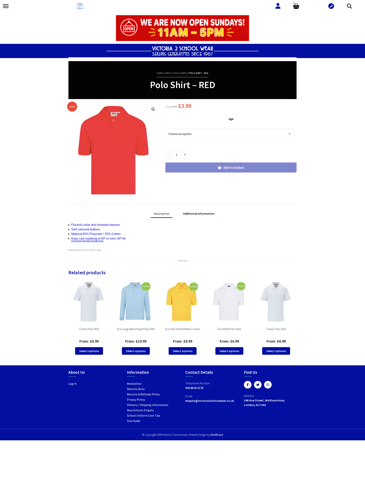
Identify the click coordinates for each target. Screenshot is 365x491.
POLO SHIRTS (180, 73)
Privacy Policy (136, 399)
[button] (153, 109)
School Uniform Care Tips (143, 415)
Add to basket (233, 167)
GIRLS (168, 73)
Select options (89, 351)
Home (160, 73)
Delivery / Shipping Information (147, 405)
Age (231, 119)
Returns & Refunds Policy (143, 394)
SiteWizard (216, 435)
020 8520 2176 (194, 388)
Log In (72, 383)
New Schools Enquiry (140, 410)
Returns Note (136, 389)
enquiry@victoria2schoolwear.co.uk (209, 401)
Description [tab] (161, 213)
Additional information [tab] (198, 213)
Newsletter (134, 383)
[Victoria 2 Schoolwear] (80, 6)
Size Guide (133, 421)
